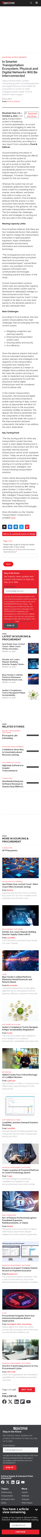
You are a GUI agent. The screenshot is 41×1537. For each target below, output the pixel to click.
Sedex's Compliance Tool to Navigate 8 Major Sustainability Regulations (13, 692)
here (13, 518)
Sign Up (11, 625)
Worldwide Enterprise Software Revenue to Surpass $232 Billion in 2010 (12, 784)
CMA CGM (11, 1372)
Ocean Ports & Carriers (12, 881)
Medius (10, 1226)
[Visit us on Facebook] (4, 1401)
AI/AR (4, 974)
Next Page (27, 1390)
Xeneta (10, 890)
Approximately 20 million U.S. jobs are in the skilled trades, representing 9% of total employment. (20, 1086)
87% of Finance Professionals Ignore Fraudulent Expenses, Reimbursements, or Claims (19, 1220)
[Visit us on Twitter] (10, 1401)
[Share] (10, 527)
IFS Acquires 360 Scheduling (10, 736)
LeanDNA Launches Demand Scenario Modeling (20, 1123)
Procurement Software (12, 929)
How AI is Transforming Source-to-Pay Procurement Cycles (20, 1367)
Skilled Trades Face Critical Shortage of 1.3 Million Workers (19, 1076)
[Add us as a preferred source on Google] (27, 527)
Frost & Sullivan (13, 101)
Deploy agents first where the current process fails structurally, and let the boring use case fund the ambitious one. (20, 1329)
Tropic (9, 1176)
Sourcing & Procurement (14, 57)
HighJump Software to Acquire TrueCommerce (13, 768)
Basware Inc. (12, 1274)
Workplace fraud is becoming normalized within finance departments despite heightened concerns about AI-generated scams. (19, 1232)
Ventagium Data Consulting (19, 1324)
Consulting (7, 778)
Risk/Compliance (9, 1215)
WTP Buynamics (9, 850)
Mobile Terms (9, 621)
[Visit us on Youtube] (28, 1401)
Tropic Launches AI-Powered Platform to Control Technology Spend (20, 1171)
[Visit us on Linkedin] (16, 1401)
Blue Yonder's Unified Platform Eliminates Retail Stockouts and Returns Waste (12, 677)
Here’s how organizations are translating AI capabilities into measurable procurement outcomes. (20, 1377)
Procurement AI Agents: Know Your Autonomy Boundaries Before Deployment (18, 1318)
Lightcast (11, 1081)
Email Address (10, 586)
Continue (20, 1532)
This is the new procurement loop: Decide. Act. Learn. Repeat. (20, 941)
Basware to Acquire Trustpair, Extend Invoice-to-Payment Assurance (19, 1269)
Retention (6, 1072)
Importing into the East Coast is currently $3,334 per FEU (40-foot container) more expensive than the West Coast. (19, 895)
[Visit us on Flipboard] (22, 1401)
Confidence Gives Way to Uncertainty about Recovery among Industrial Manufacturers (13, 752)
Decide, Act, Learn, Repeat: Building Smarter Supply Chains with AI (13, 661)
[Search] (31, 3)
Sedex (9, 1033)
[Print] (4, 527)
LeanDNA (11, 938)
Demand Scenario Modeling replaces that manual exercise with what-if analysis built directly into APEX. (19, 1134)
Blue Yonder (12, 985)
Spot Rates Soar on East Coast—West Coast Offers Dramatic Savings (13, 646)
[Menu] (36, 3)
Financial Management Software (16, 1167)
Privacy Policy (25, 621)
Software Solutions (11, 762)
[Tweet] (21, 527)
